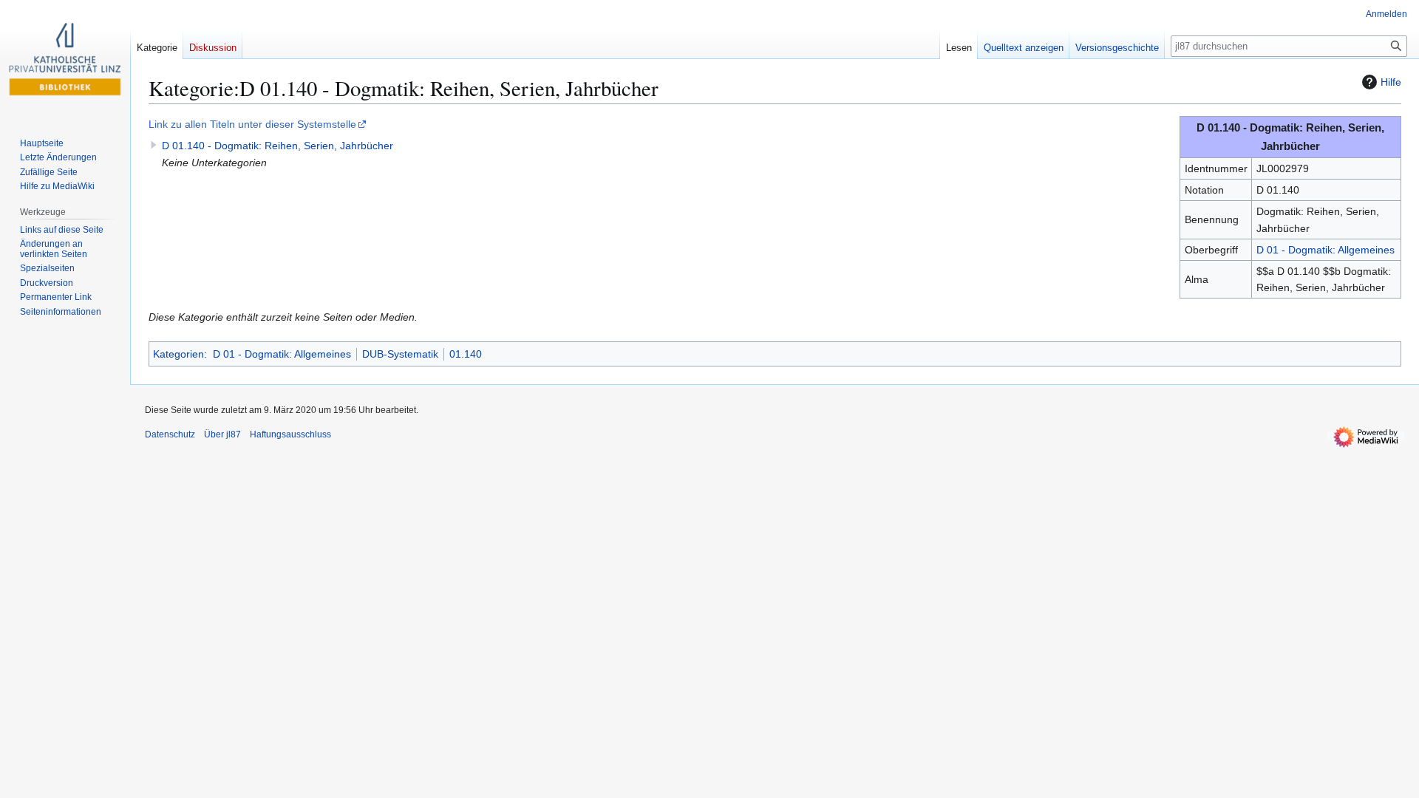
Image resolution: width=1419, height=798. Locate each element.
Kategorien (178, 354)
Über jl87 (222, 434)
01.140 (465, 354)
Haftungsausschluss (290, 434)
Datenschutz (170, 434)
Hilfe (1391, 82)
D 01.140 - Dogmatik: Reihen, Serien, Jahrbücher (277, 145)
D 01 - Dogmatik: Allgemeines (1325, 250)
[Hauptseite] (65, 59)
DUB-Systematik (400, 354)
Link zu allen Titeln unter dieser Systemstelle (252, 124)
